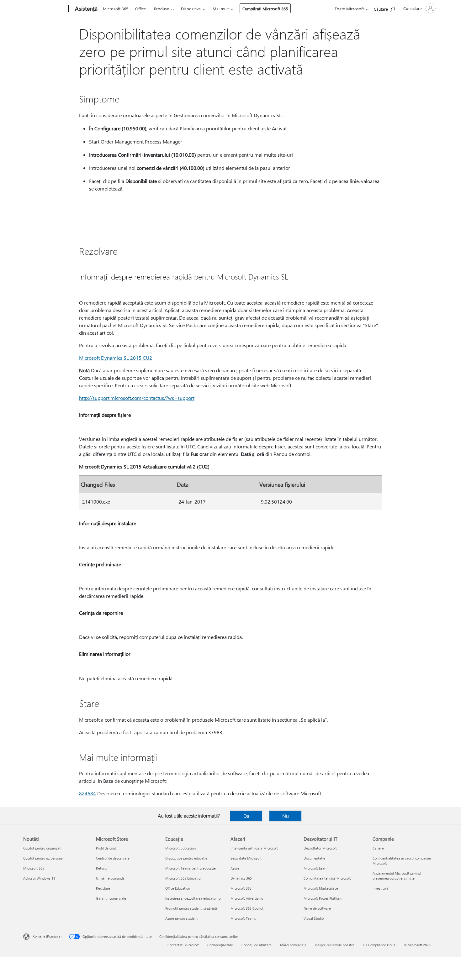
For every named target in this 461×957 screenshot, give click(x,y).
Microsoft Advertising (246, 898)
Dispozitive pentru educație (186, 858)
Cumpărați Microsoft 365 (265, 8)
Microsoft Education (180, 848)
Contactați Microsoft (183, 945)
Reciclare (103, 888)
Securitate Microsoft (246, 858)
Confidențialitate (220, 945)
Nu (285, 816)
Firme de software (317, 908)
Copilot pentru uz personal (43, 858)
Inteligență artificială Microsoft (254, 848)
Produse (161, 8)
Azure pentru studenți (182, 918)
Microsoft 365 (115, 8)
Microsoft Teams (243, 918)
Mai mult (221, 8)
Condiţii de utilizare (256, 945)
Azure (234, 868)
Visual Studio (314, 918)
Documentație (314, 858)
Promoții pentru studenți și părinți (191, 908)
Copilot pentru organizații (42, 848)
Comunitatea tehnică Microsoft (327, 878)
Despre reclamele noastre (334, 945)
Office (140, 8)
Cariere (378, 848)
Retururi (102, 868)
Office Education (177, 888)
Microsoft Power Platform (323, 898)
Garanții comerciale (111, 898)
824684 (87, 793)
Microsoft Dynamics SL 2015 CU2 (115, 357)
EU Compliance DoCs (379, 945)
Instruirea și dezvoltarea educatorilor (193, 898)
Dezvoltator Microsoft (320, 848)
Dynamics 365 (241, 878)
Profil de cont (106, 848)
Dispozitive (191, 8)
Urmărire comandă (110, 878)
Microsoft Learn (315, 868)
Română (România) (47, 936)
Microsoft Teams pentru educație (190, 868)
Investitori (380, 888)
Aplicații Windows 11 (39, 878)
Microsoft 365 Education (183, 878)
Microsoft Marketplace (321, 888)
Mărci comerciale (293, 945)
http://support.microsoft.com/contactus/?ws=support (136, 398)
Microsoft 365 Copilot (246, 908)
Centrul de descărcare (113, 858)
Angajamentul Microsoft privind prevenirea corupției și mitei (397, 876)
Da (246, 816)
